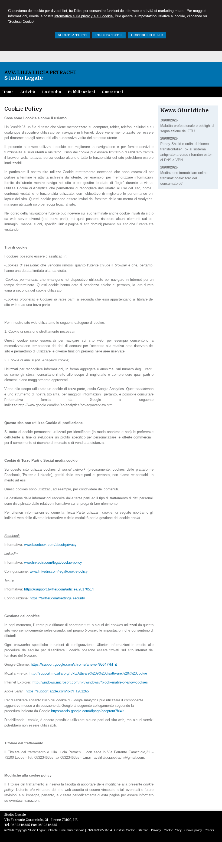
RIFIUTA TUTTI (109, 35)
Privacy (156, 830)
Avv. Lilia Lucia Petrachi (40, 72)
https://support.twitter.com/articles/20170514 (59, 589)
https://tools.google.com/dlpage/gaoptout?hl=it (87, 711)
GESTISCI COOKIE (147, 35)
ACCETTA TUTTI (72, 35)
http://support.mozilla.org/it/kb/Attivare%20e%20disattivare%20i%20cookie (88, 673)
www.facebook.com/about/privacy (50, 545)
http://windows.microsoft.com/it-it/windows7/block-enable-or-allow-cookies (90, 682)
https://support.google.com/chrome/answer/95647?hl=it (74, 664)
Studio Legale (23, 78)
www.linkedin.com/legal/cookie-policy (53, 562)
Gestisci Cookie (124, 830)
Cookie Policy (173, 830)
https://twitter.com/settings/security (57, 598)
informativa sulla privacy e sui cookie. (84, 16)
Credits (209, 830)
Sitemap (143, 830)
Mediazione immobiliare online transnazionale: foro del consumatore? (183, 178)
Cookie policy (193, 830)
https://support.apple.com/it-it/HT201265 (57, 691)
